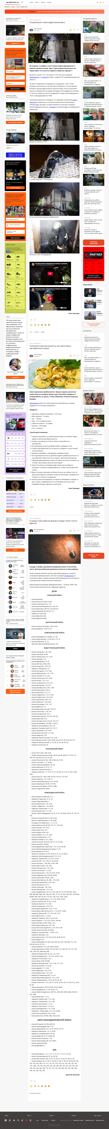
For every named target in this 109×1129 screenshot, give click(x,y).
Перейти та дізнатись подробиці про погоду (15, 155)
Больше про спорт (94, 556)
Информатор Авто (100, 1120)
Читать (15, 550)
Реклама (49, 2)
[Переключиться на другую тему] (100, 2)
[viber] (18, 1120)
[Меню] (22, 2)
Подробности (15, 43)
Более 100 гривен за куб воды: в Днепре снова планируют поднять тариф (58, 11)
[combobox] (10, 147)
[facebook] (6, 1120)
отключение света (35, 1093)
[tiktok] (22, 1120)
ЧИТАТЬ (15, 648)
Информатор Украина (78, 1120)
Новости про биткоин (15, 511)
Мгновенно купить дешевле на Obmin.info (93, 276)
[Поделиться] (74, 29)
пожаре (52, 107)
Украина (43, 2)
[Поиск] (103, 2)
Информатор (34, 77)
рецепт (32, 507)
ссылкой (44, 77)
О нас (37, 1120)
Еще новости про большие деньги (15, 691)
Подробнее (15, 377)
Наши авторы (45, 1120)
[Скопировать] (78, 29)
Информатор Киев (89, 1120)
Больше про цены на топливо (15, 470)
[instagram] (10, 1120)
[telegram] (14, 1120)
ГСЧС (31, 332)
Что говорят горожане (15, 122)
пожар (37, 332)
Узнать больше (15, 188)
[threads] (30, 1120)
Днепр (31, 2)
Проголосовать (15, 89)
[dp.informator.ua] (12, 2)
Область (37, 2)
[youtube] (26, 1120)
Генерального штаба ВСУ (18, 311)
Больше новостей (93, 242)
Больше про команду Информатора (93, 324)
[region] (15, 152)
